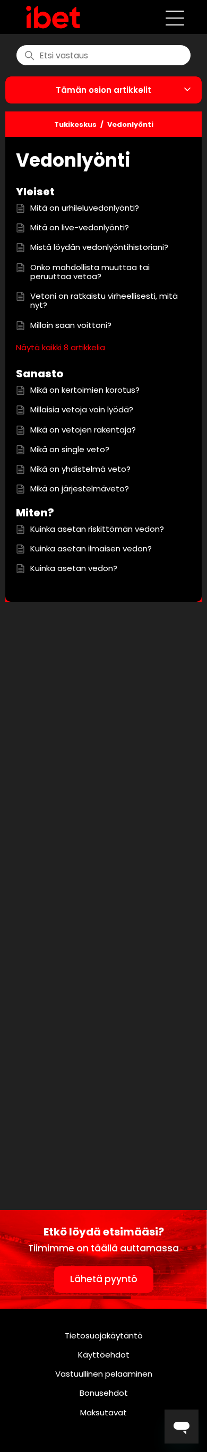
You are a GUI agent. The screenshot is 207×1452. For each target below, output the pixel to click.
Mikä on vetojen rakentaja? (83, 429)
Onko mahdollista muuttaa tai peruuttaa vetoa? (90, 272)
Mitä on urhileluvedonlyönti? (84, 207)
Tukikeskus (75, 124)
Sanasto (39, 373)
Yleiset (35, 191)
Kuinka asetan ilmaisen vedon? (91, 548)
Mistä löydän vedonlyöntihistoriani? (99, 247)
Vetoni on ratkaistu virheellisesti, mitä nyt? (104, 300)
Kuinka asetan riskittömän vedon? (97, 528)
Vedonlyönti (130, 124)
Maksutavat (103, 1412)
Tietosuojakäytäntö (104, 1335)
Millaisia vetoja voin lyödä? (81, 409)
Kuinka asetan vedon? (73, 568)
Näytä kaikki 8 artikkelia (60, 347)
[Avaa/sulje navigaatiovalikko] (175, 17)
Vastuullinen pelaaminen (103, 1373)
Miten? (35, 512)
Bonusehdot (104, 1392)
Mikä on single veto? (69, 449)
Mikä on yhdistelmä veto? (80, 468)
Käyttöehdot (104, 1354)
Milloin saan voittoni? (70, 325)
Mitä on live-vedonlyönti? (79, 227)
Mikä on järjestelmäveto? (79, 488)
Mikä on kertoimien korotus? (85, 389)
